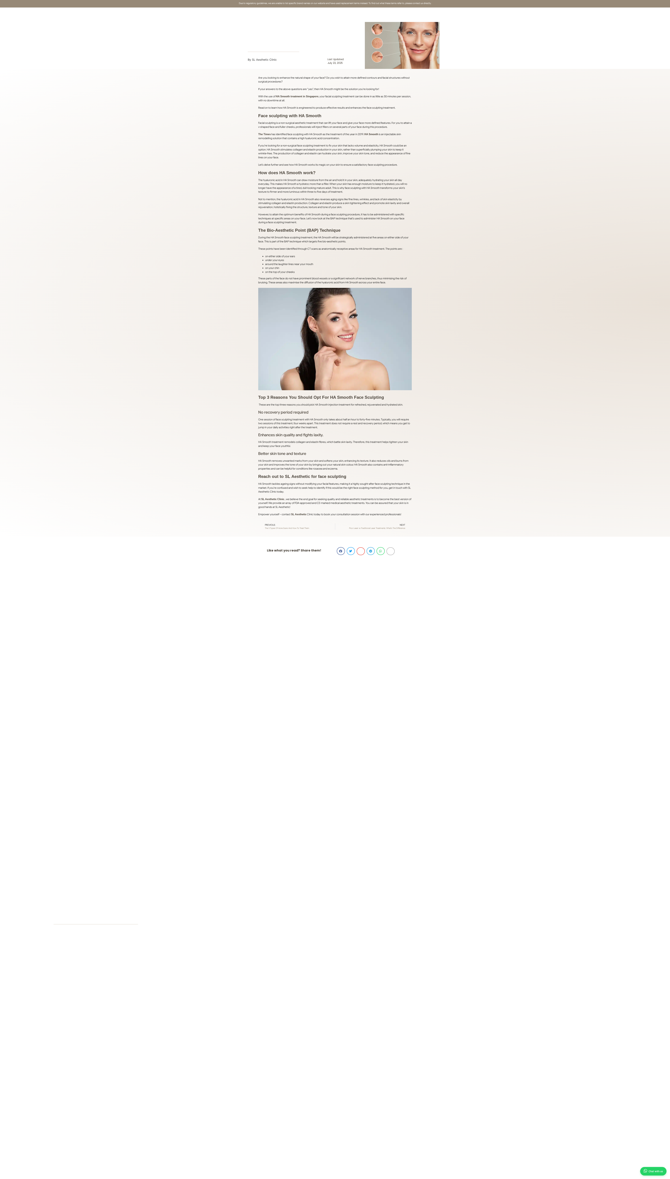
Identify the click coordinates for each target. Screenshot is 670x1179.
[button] (341, 551)
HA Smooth (371, 134)
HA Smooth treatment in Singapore (297, 96)
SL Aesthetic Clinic (272, 499)
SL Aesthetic (298, 514)
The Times (264, 134)
